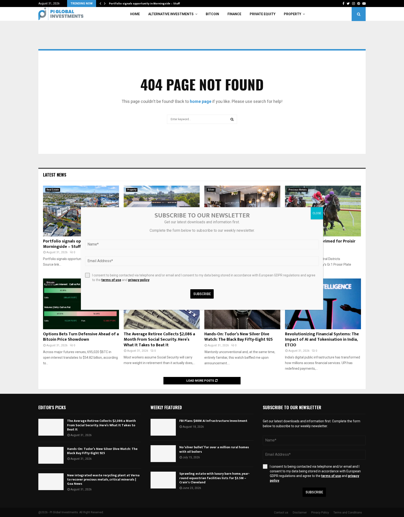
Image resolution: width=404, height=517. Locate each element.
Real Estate (53, 189)
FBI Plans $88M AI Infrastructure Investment (213, 420)
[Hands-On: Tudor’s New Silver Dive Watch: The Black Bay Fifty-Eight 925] (51, 455)
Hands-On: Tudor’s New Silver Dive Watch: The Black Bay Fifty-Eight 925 (238, 337)
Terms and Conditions (347, 512)
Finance (234, 14)
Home (135, 14)
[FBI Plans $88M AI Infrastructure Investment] (163, 427)
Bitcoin (212, 14)
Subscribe (314, 492)
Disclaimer (300, 512)
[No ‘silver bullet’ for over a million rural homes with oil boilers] (163, 453)
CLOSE (317, 213)
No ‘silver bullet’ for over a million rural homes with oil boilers (214, 449)
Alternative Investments (171, 14)
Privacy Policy (320, 512)
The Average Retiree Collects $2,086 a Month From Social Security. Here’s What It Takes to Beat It (159, 340)
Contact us (281, 512)
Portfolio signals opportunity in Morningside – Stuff (144, 3)
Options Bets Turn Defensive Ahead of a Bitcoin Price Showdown (81, 337)
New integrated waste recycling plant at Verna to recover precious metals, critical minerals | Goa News (103, 479)
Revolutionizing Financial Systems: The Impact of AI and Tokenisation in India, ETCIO (322, 340)
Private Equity (262, 14)
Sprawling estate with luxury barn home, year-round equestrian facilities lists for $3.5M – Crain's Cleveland (214, 478)
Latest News (54, 175)
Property (292, 14)
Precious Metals (298, 189)
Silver (211, 189)
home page (200, 101)
